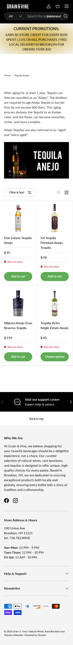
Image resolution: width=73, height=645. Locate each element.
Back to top (36, 418)
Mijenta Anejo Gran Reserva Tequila (18, 325)
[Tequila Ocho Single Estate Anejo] (55, 303)
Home (7, 75)
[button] (57, 6)
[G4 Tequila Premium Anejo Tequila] (55, 218)
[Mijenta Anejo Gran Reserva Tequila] (18, 303)
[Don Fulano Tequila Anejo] (18, 218)
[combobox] (36, 16)
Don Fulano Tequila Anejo (18, 240)
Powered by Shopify (35, 635)
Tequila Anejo (21, 75)
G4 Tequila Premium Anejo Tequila (52, 242)
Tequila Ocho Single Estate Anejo (54, 325)
